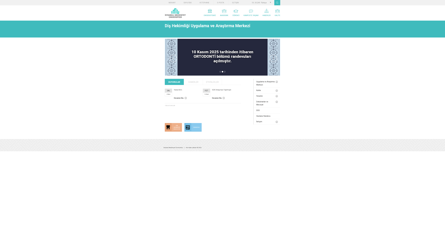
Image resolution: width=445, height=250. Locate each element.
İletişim (259, 121)
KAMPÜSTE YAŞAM (251, 15)
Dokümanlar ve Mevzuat (262, 103)
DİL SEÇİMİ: (259, 3)
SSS (258, 110)
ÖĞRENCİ (235, 15)
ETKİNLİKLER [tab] (212, 82)
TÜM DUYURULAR (170, 105)
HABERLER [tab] (193, 82)
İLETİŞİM (235, 3)
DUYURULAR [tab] (174, 82)
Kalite (258, 90)
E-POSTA (220, 3)
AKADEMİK (224, 15)
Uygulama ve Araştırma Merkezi (265, 83)
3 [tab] (225, 71)
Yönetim (259, 96)
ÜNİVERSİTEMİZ (210, 15)
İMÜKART (172, 3)
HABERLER (266, 15)
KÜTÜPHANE (204, 3)
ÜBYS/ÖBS (188, 3)
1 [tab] (220, 71)
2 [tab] (222, 71)
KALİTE (277, 15)
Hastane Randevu (263, 116)
